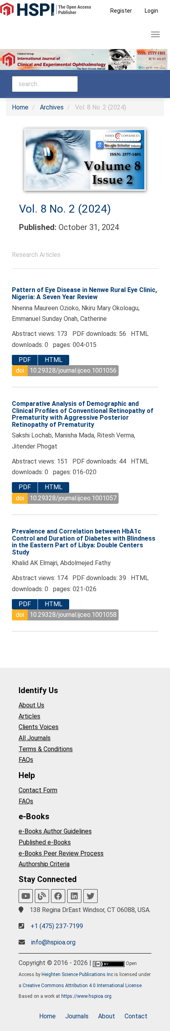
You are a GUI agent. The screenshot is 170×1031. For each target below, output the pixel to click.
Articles (29, 716)
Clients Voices (39, 727)
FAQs (26, 759)
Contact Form (38, 790)
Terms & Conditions (46, 749)
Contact (136, 1016)
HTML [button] (53, 360)
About (106, 1016)
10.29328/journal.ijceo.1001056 (73, 370)
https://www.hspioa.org (86, 996)
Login (151, 11)
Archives (52, 107)
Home (20, 107)
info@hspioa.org (53, 942)
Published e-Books (45, 842)
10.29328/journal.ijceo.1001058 (73, 614)
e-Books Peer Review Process (61, 853)
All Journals (35, 738)
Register (121, 11)
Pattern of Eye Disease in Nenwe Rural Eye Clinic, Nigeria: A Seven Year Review (84, 293)
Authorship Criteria (44, 864)
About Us (31, 705)
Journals (77, 1016)
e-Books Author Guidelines (55, 831)
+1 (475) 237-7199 (56, 926)
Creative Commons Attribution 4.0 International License (82, 985)
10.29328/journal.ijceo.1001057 (73, 498)
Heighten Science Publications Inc (77, 974)
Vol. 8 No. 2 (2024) (65, 208)
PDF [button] (25, 360)
